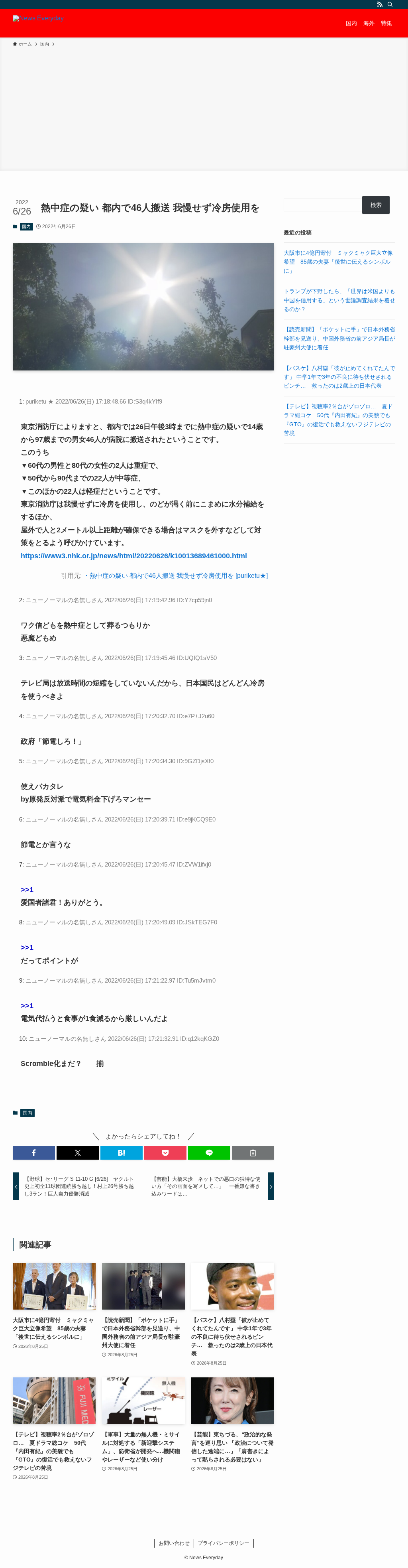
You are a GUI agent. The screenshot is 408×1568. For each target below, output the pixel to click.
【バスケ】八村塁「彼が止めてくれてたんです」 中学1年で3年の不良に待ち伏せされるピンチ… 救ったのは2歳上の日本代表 (339, 377)
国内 (26, 226)
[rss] (380, 4)
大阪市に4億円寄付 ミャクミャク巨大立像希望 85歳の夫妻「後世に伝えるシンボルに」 (338, 262)
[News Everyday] (38, 23)
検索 (376, 205)
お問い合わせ (174, 1543)
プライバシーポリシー (223, 1543)
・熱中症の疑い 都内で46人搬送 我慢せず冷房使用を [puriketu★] (175, 575)
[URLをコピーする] (253, 1153)
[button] (34, 1153)
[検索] (390, 4)
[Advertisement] (204, 107)
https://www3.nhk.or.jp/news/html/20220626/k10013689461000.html (134, 556)
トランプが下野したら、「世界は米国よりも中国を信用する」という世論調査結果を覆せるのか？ (339, 300)
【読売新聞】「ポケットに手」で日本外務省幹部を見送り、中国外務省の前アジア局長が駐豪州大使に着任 (339, 338)
